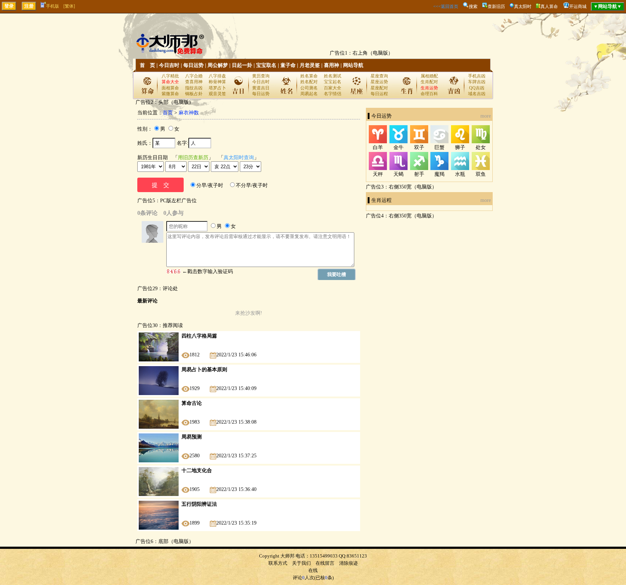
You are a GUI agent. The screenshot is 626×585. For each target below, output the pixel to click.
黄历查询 (261, 76)
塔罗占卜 (217, 87)
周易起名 (309, 93)
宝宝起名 (332, 81)
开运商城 (578, 6)
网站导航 (353, 65)
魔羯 (439, 174)
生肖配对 (429, 81)
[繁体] (69, 6)
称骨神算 (217, 81)
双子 (419, 147)
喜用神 (331, 65)
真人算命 (549, 6)
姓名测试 (332, 76)
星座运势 (379, 81)
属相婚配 (429, 76)
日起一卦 (242, 65)
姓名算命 (309, 76)
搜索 (473, 6)
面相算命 (170, 87)
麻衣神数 (189, 112)
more (485, 116)
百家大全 (332, 87)
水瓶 (460, 174)
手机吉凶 (476, 76)
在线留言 (325, 563)
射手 (419, 174)
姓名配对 (309, 81)
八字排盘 (217, 76)
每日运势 (193, 65)
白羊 (378, 147)
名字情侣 (332, 93)
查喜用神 (194, 81)
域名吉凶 (476, 93)
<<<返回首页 (445, 6)
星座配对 (379, 87)
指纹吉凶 (194, 87)
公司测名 (309, 87)
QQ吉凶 (476, 87)
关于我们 (301, 563)
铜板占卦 (194, 93)
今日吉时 (169, 65)
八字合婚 (194, 76)
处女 (481, 147)
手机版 (52, 6)
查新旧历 (496, 6)
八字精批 (170, 76)
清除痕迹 (348, 563)
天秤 (378, 174)
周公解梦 (218, 65)
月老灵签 (310, 65)
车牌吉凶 (476, 81)
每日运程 (379, 93)
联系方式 (277, 563)
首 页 (147, 65)
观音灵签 (217, 93)
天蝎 (398, 174)
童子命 (288, 65)
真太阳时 (522, 6)
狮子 (460, 147)
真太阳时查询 (239, 157)
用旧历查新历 (193, 157)
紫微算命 (170, 93)
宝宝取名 (266, 65)
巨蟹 (439, 147)
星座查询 (379, 76)
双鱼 (481, 174)
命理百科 (429, 93)
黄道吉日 (261, 87)
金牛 (398, 147)
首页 (168, 112)
